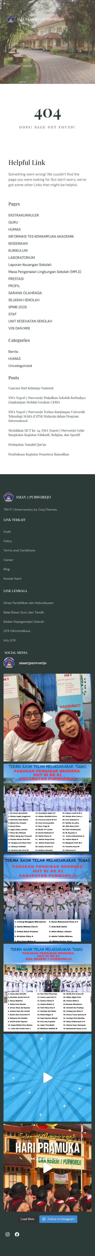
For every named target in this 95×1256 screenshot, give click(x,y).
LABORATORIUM (21, 257)
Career (8, 560)
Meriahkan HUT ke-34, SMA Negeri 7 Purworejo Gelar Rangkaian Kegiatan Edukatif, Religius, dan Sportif (46, 432)
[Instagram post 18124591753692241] (47, 808)
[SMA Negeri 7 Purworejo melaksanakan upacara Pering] (47, 1168)
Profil (7, 532)
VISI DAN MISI (19, 328)
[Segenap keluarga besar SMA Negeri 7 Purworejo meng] (47, 717)
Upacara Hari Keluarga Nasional (30, 388)
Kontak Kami (12, 579)
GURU (13, 222)
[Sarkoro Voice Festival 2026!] (47, 1078)
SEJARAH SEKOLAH (24, 300)
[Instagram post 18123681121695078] (47, 898)
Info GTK (10, 640)
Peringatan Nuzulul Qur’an (27, 444)
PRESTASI (16, 278)
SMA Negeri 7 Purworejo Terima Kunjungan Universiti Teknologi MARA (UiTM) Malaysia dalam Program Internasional (46, 416)
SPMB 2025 (17, 307)
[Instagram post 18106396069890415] (47, 988)
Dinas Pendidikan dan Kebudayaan (28, 603)
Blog (7, 569)
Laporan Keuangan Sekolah (29, 264)
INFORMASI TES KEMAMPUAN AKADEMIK (41, 236)
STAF (12, 314)
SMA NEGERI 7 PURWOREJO (40, 19)
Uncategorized (20, 365)
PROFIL (14, 286)
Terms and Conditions (19, 550)
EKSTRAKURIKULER (23, 215)
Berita (13, 351)
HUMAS (14, 229)
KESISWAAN (18, 243)
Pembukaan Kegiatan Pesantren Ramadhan (38, 454)
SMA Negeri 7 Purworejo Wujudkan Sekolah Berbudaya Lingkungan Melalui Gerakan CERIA (47, 399)
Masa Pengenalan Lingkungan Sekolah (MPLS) (44, 271)
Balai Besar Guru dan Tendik (24, 612)
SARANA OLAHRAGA (25, 293)
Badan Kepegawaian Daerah (24, 622)
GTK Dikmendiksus (17, 631)
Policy (8, 541)
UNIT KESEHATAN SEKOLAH (30, 321)
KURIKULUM (17, 250)
